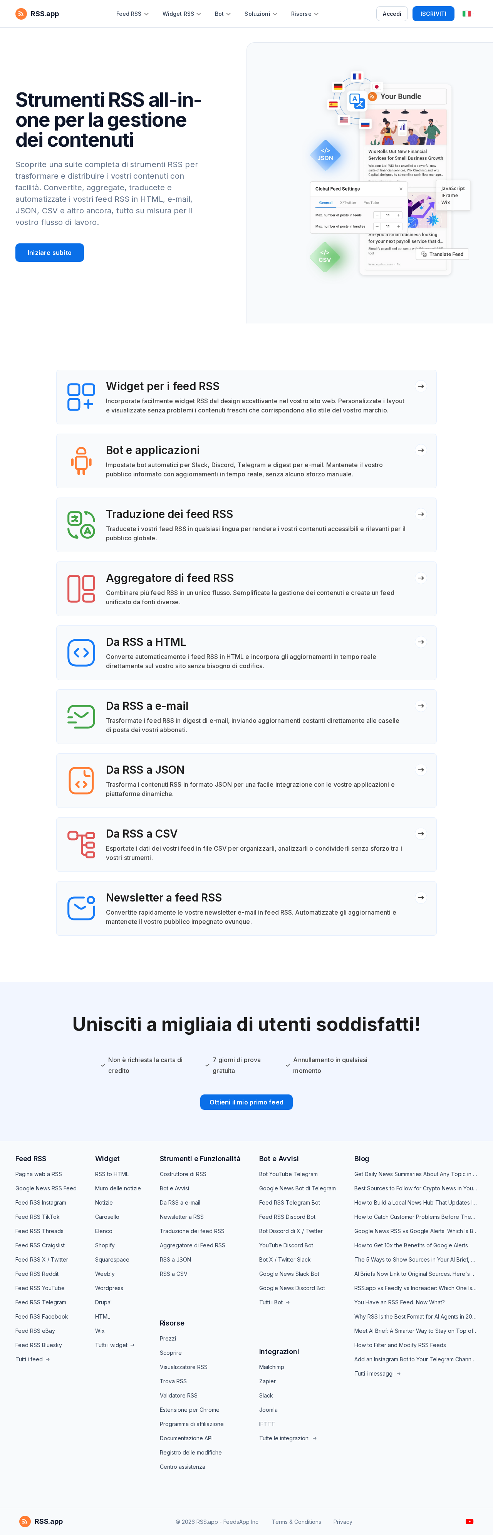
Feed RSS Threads (39, 1231)
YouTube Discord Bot (286, 1245)
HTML (102, 1316)
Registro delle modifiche (191, 1452)
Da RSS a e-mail (180, 1202)
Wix (100, 1330)
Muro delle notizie (118, 1188)
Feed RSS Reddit (37, 1273)
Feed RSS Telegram (40, 1302)
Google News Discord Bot (292, 1288)
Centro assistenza (182, 1466)
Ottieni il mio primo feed (246, 1102)
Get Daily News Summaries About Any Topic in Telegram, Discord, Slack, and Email (416, 1174)
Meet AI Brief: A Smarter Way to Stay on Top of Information (416, 1330)
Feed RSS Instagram (40, 1202)
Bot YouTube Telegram (288, 1174)
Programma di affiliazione (192, 1424)
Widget (107, 1159)
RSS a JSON (175, 1259)
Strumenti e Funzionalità (200, 1159)
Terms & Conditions (296, 1521)
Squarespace (112, 1259)
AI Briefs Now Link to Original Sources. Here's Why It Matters (416, 1273)
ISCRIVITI (433, 13)
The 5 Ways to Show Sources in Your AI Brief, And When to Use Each (416, 1259)
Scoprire (171, 1352)
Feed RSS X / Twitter (41, 1259)
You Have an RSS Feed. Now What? (399, 1302)
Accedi (392, 13)
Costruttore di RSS (183, 1174)
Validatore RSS (179, 1395)
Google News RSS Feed (46, 1188)
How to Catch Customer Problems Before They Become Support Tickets (416, 1216)
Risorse (172, 1323)
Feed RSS (30, 1159)
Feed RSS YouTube (40, 1288)
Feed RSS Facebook (41, 1316)
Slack (266, 1395)
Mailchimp (271, 1367)
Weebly (105, 1273)
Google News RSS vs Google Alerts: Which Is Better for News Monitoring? (416, 1231)
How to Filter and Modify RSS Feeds (400, 1345)
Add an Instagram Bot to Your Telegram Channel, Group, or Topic (416, 1359)
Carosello (107, 1216)
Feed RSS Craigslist (40, 1245)
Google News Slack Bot (289, 1273)
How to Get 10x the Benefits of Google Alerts (411, 1245)
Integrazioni (279, 1351)
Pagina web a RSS (38, 1174)
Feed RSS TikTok (37, 1216)
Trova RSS (173, 1381)
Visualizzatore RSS (184, 1367)
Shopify (105, 1245)
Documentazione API (186, 1438)
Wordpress (109, 1288)
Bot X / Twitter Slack (285, 1259)
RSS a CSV (174, 1273)
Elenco (103, 1231)
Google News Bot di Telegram (297, 1188)
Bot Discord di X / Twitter (291, 1231)
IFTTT (267, 1424)
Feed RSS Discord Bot (287, 1216)
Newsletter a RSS (182, 1216)
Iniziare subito (50, 252)
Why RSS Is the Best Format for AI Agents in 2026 (416, 1316)
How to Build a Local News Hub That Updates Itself (416, 1202)
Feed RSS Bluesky (38, 1345)
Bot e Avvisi (174, 1188)
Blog (361, 1159)
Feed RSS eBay (35, 1330)
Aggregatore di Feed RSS (192, 1245)
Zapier (267, 1381)
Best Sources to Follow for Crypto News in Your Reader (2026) (416, 1188)
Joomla (268, 1409)
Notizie (104, 1202)
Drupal (103, 1302)
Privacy (343, 1521)
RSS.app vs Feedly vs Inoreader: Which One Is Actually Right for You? (416, 1288)
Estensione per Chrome (190, 1409)
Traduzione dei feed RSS (192, 1231)
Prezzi (168, 1338)
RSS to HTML (112, 1174)
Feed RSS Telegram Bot (289, 1202)
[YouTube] (470, 1521)
